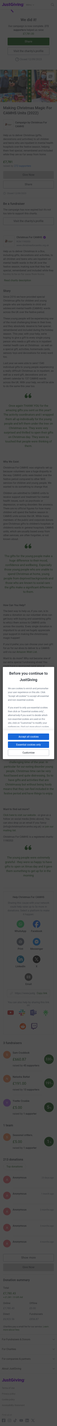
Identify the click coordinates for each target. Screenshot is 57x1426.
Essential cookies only (28, 744)
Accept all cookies (29, 736)
